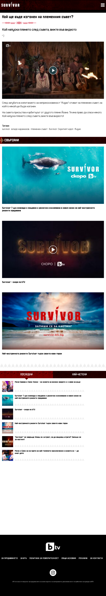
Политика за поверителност (44, 558)
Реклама (83, 558)
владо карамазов (20, 129)
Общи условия (68, 558)
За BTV (23, 558)
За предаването (9, 558)
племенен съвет (39, 129)
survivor (6, 129)
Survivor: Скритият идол (61, 129)
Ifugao (78, 129)
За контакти (96, 558)
